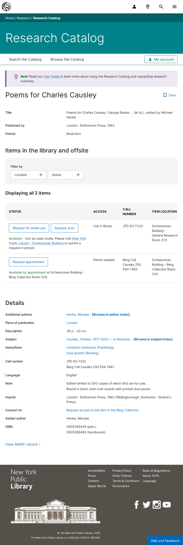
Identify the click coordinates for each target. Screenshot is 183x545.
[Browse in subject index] (153, 339)
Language (149, 481)
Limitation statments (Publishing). (91, 347)
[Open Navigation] (174, 6)
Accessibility (96, 470)
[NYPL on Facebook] (137, 505)
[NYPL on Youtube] (167, 505)
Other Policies (122, 475)
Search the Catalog (25, 59)
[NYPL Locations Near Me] (147, 6)
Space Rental (97, 486)
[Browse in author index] (111, 314)
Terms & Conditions (125, 481)
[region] (91, 243)
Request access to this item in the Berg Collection (103, 410)
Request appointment (28, 262)
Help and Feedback (165, 541)
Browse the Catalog (67, 59)
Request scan (65, 228)
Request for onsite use (29, 228)
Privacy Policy (121, 470)
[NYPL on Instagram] (157, 505)
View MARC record (21, 444)
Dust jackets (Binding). (83, 353)
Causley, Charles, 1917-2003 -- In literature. (99, 339)
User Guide (51, 76)
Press (92, 475)
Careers (93, 481)
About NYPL (151, 475)
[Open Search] (161, 6)
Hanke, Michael (78, 314)
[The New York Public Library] (6, 6)
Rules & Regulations (156, 470)
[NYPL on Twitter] (147, 505)
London (72, 323)
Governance (120, 486)
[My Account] (134, 6)
